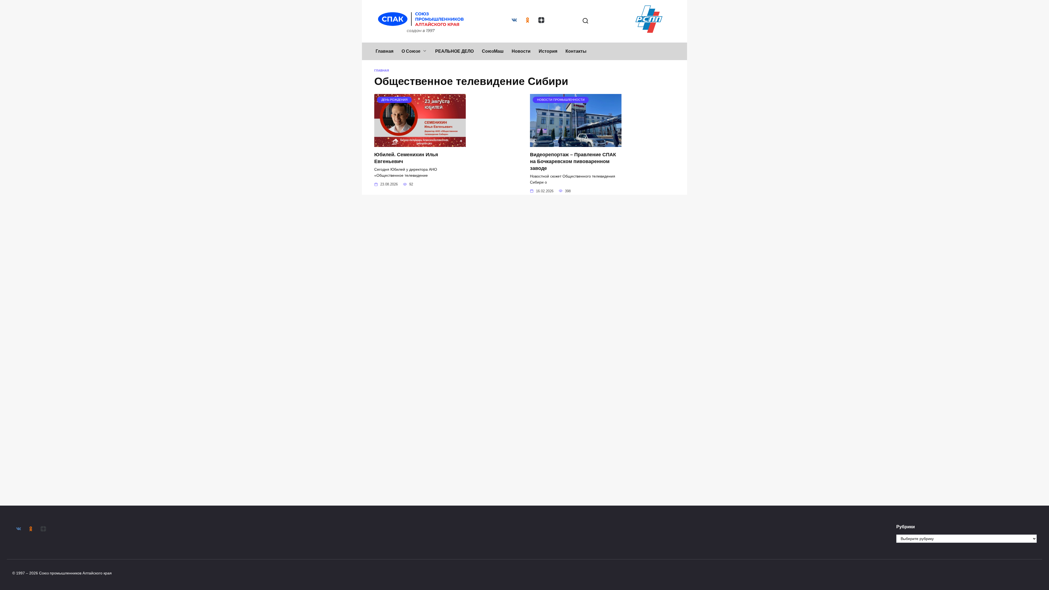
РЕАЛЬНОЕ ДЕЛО (454, 51)
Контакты (576, 51)
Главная (384, 51)
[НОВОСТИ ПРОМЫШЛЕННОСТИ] (575, 143)
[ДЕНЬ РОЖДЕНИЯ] (420, 143)
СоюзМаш (492, 51)
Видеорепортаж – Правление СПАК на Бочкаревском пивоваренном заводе (573, 161)
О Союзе (411, 51)
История (548, 51)
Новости (521, 51)
